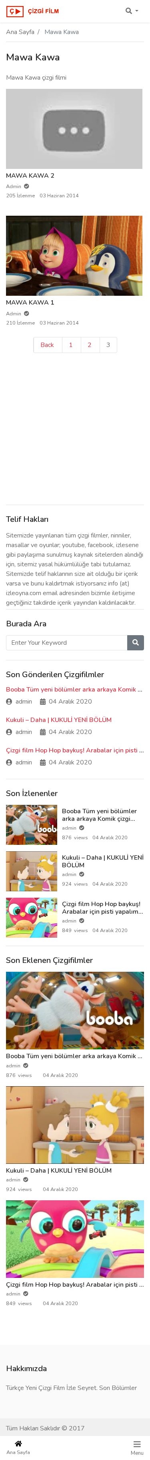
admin (24, 701)
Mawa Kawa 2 (30, 175)
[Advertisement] (75, 428)
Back (47, 345)
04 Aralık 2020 (70, 701)
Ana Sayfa (20, 32)
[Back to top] (23, 1413)
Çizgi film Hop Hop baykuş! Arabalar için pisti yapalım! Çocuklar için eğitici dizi (101, 912)
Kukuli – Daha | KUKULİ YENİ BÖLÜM (59, 720)
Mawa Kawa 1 (30, 302)
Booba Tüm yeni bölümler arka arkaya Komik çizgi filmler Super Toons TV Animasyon (99, 823)
